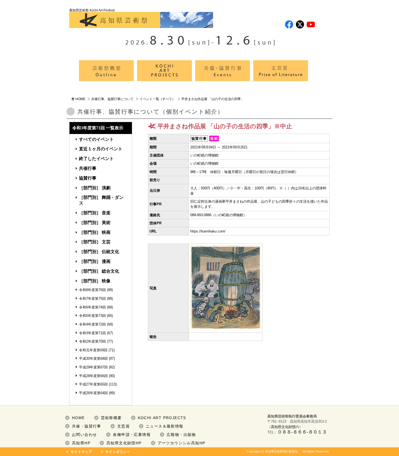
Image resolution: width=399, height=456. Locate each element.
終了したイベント (96, 158)
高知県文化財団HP (124, 443)
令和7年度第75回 (92, 298)
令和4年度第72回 (92, 324)
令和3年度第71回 (92, 333)
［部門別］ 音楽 (94, 213)
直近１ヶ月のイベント (100, 148)
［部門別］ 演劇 (94, 188)
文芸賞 (123, 426)
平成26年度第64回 (93, 393)
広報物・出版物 (181, 434)
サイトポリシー (117, 452)
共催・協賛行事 (86, 426)
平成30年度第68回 (93, 358)
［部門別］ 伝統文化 (99, 251)
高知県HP (81, 443)
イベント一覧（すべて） (157, 99)
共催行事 (87, 168)
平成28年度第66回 (93, 376)
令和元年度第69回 (93, 350)
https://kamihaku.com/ (208, 231)
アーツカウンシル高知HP (181, 443)
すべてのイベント (96, 139)
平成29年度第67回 (93, 367)
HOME (80, 99)
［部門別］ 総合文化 (99, 271)
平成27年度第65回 (93, 384)
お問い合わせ (84, 434)
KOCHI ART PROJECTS (162, 418)
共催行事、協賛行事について (112, 99)
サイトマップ (81, 452)
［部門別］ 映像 (94, 281)
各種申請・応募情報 (132, 434)
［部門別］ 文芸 (94, 242)
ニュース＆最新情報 (164, 426)
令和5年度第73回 (92, 316)
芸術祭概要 (111, 418)
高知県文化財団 (283, 427)
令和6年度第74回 (92, 307)
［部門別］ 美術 (94, 222)
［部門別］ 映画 (94, 232)
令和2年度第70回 (92, 341)
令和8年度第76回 (92, 290)
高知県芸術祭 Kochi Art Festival (92, 10)
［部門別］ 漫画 (94, 261)
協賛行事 (87, 178)
